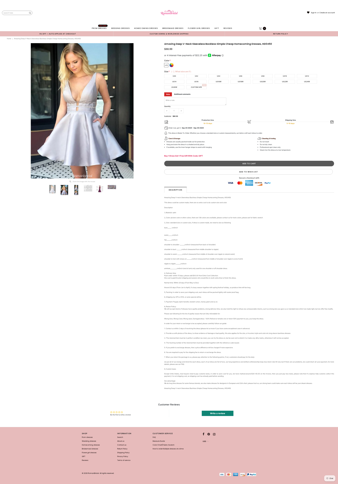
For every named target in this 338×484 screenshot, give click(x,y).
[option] (57, 33)
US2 (196, 76)
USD (204, 441)
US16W (218, 82)
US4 (218, 76)
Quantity (167, 106)
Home (9, 39)
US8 (262, 76)
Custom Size (196, 87)
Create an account (327, 13)
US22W (285, 82)
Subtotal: (168, 116)
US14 (174, 82)
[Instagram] (214, 434)
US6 (240, 76)
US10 (285, 76)
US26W (174, 87)
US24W (307, 82)
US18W (240, 82)
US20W (263, 82)
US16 (196, 82)
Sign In (313, 13)
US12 (307, 76)
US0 (174, 76)
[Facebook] (203, 434)
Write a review (217, 413)
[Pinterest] (208, 434)
